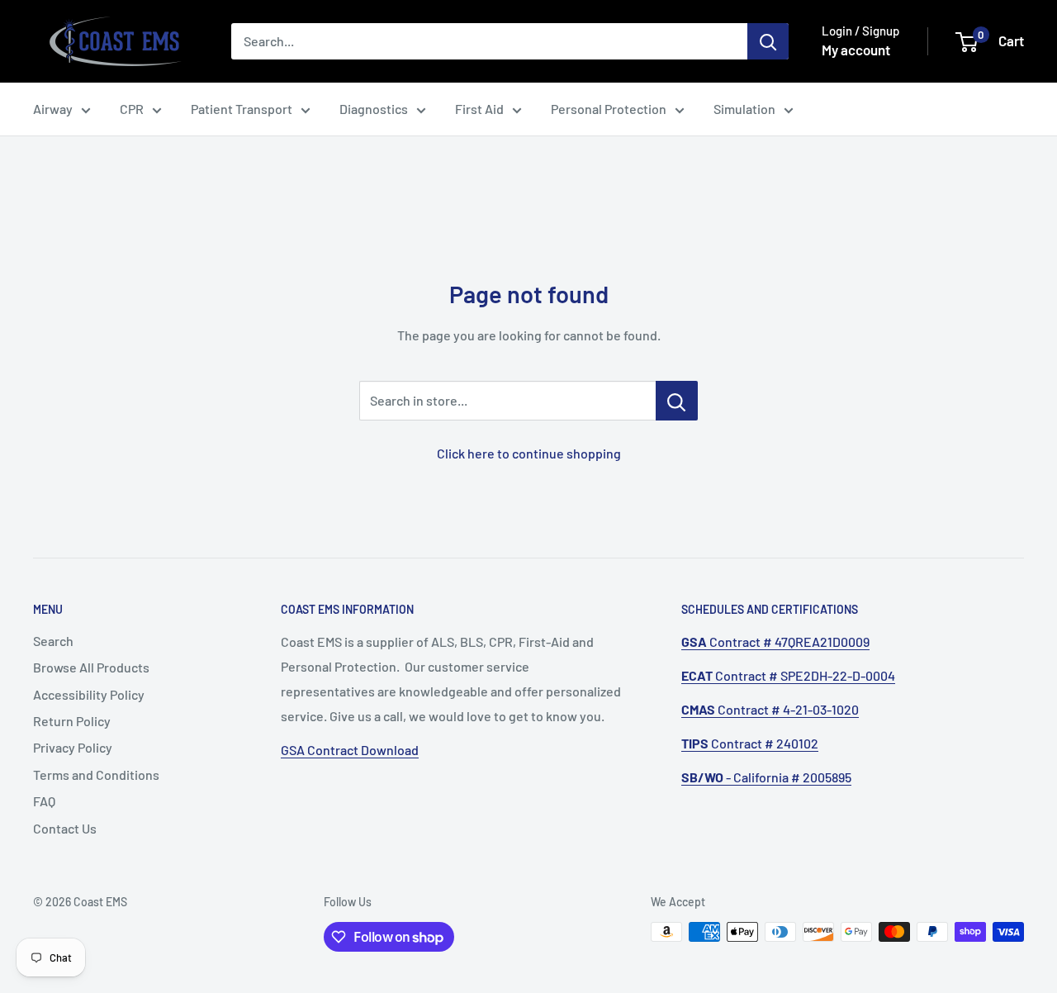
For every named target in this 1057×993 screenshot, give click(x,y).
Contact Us (65, 828)
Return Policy (72, 721)
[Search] (768, 41)
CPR (132, 108)
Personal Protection (608, 108)
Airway (53, 108)
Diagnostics (373, 108)
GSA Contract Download (350, 750)
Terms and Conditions (96, 774)
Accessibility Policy (89, 694)
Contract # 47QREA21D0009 (775, 641)
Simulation (744, 108)
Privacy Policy (72, 747)
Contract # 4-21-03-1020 (770, 709)
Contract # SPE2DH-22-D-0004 (788, 675)
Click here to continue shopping (529, 453)
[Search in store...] (677, 400)
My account (856, 49)
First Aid (479, 108)
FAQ (44, 801)
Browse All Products (91, 667)
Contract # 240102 (749, 743)
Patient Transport (241, 108)
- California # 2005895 (766, 777)
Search (53, 641)
